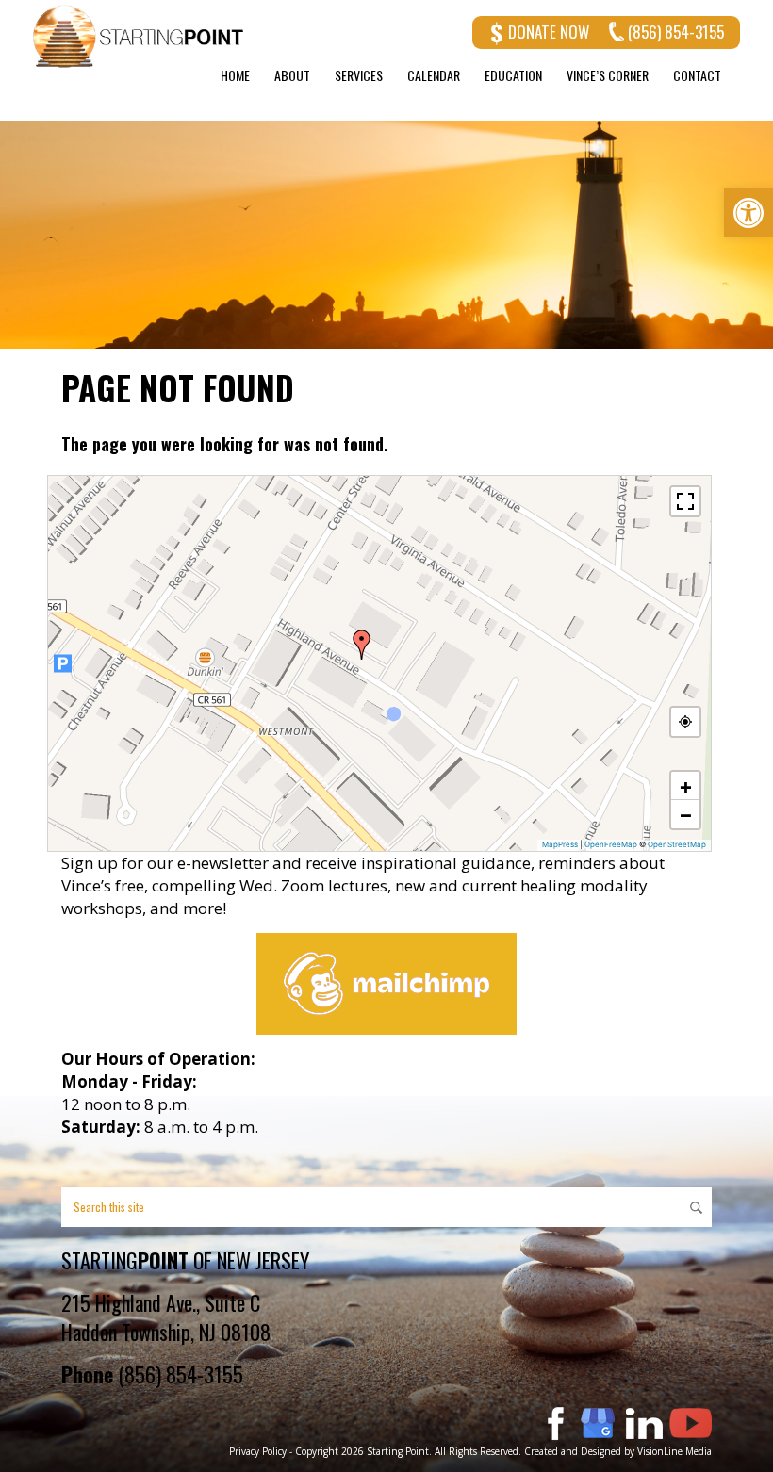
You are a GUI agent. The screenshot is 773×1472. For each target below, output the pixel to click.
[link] (748, 212)
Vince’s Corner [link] (608, 75)
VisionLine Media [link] (674, 1451)
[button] (362, 645)
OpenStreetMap (677, 844)
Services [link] (359, 75)
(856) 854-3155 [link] (676, 31)
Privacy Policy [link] (258, 1451)
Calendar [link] (433, 75)
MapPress (560, 844)
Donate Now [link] (548, 31)
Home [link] (235, 75)
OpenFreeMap (610, 844)
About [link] (292, 75)
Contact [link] (697, 75)
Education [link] (513, 75)
